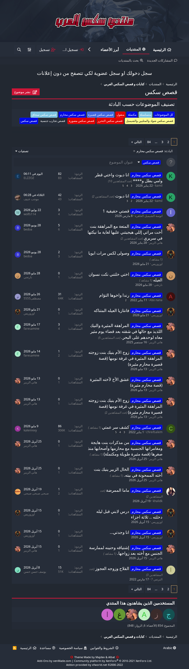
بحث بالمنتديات (128, 60)
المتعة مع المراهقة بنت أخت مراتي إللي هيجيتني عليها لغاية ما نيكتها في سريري (125, 232)
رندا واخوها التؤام (114, 295)
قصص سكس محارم (155, 151)
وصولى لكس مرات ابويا (108, 253)
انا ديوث (122, 196)
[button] (148, 162)
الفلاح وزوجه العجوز (112, 568)
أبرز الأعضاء (110, 49)
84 (149, 142)
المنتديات (133, 49)
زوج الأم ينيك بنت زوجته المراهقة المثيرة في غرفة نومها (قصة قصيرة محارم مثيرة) (125, 358)
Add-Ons (42, 661)
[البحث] (19, 49)
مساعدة (45, 648)
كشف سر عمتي (115, 427)
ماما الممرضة (117, 490)
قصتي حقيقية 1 (116, 211)
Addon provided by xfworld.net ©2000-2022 (94, 665)
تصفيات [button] (23, 151)
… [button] (156, 142)
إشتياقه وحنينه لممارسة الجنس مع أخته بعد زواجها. (125, 550)
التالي (138, 142)
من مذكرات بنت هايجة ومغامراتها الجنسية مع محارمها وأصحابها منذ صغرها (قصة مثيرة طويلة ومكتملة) (125, 448)
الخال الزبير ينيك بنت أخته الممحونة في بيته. (128, 472)
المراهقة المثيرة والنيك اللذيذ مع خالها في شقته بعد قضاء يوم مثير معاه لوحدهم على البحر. (126, 331)
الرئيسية (159, 49)
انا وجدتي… (119, 532)
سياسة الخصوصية (71, 648)
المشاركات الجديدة (160, 60)
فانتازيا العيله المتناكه (111, 310)
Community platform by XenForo (113, 661)
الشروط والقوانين (102, 648)
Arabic (168, 648)
